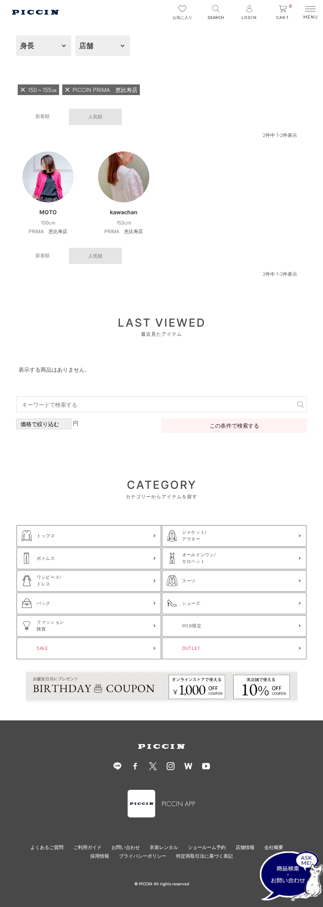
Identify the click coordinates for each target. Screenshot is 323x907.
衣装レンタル (164, 847)
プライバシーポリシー (142, 856)
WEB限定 (191, 625)
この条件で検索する (234, 425)
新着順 (42, 116)
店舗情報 (245, 847)
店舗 (86, 45)
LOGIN (248, 17)
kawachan (123, 212)
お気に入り (182, 17)
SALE (42, 648)
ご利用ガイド (87, 847)
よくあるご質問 (46, 847)
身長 (27, 45)
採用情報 (99, 856)
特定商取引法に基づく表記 (204, 856)
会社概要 (273, 847)
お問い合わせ (125, 847)
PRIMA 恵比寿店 (48, 231)
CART (284, 12)
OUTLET (191, 648)
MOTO (48, 212)
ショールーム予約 (207, 847)
